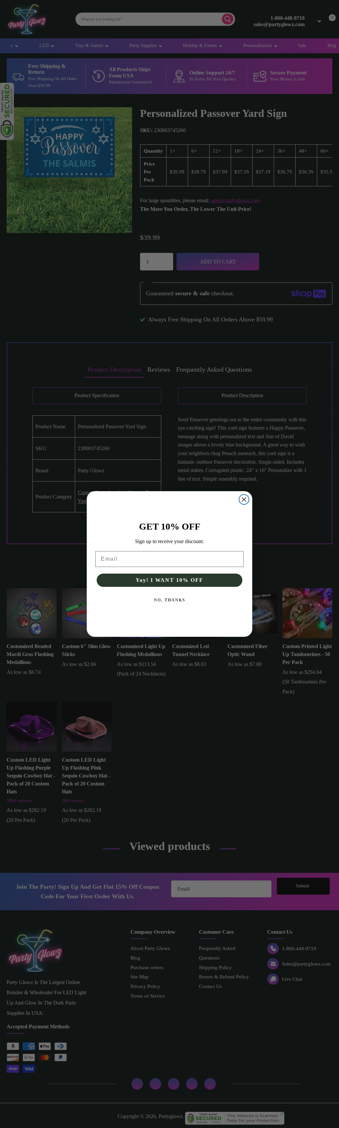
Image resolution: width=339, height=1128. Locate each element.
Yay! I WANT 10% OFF (169, 580)
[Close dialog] (244, 499)
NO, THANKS (169, 600)
